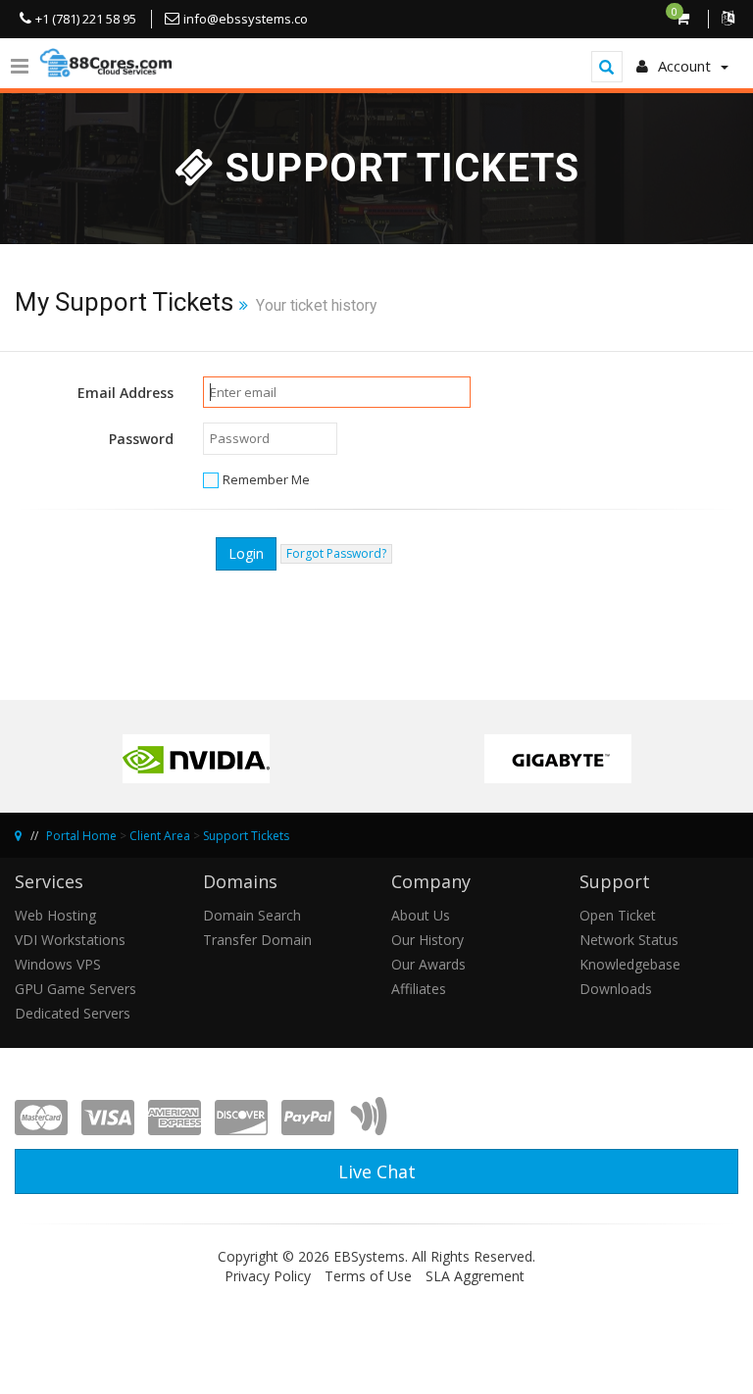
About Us (420, 915)
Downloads (615, 988)
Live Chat (377, 1171)
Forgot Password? (336, 553)
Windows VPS (58, 964)
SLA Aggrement (475, 1276)
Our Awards (428, 964)
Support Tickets (246, 835)
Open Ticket (617, 915)
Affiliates (418, 988)
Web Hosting (55, 915)
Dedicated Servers (72, 1013)
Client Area (159, 835)
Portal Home (81, 835)
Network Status (628, 939)
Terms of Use (368, 1276)
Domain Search (252, 915)
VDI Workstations (70, 939)
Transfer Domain (257, 939)
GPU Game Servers (75, 988)
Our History (427, 939)
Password (141, 438)
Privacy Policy (268, 1276)
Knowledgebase (629, 964)
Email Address (125, 392)
